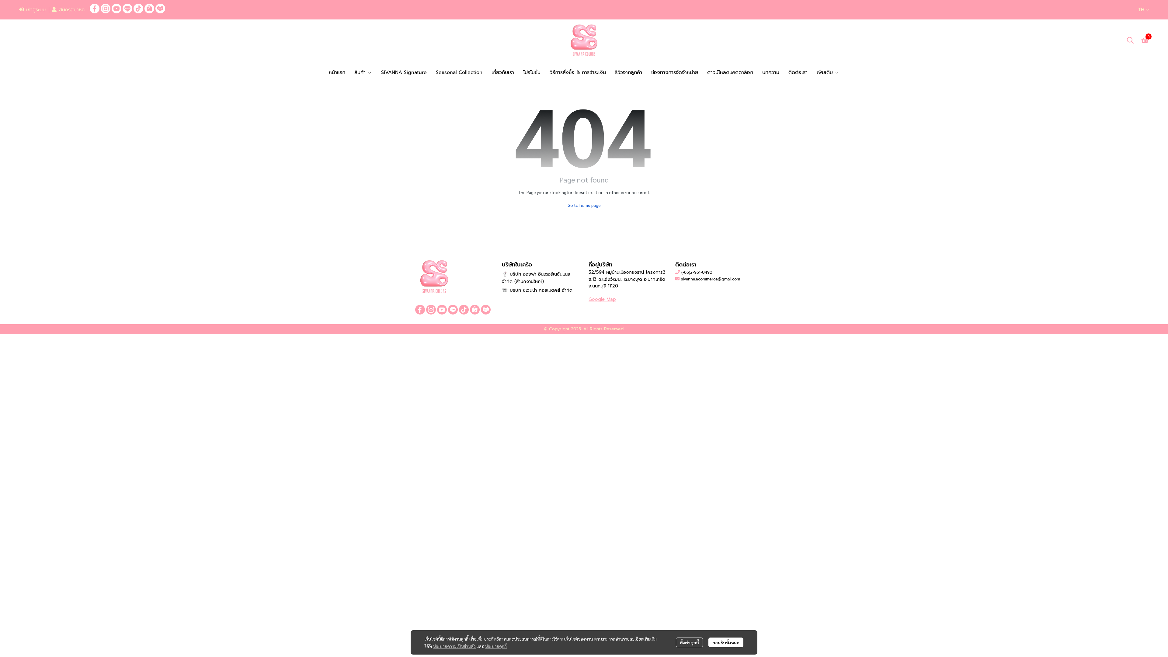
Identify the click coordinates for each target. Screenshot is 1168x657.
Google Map (602, 299)
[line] (127, 8)
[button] (1144, 9)
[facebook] (94, 8)
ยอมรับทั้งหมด (725, 642)
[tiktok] (138, 8)
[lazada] (160, 8)
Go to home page (584, 205)
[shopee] (149, 8)
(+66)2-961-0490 (696, 272)
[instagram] (105, 8)
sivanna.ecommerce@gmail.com (710, 279)
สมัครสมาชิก (72, 9)
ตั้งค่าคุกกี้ (689, 642)
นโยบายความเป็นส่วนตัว (454, 646)
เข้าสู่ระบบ (36, 9)
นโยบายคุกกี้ (496, 646)
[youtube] (116, 8)
